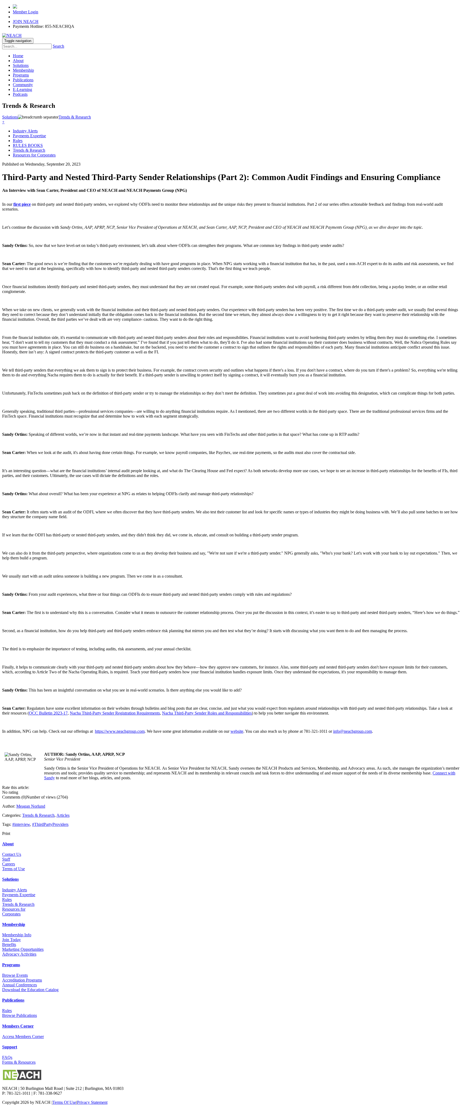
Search (58, 46)
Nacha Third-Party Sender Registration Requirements (115, 713)
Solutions (21, 65)
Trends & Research (29, 150)
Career (7, 864)
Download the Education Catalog (30, 989)
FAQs (7, 1057)
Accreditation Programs (22, 980)
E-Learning (22, 89)
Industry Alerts (25, 131)
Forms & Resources (19, 1062)
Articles (63, 815)
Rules (17, 140)
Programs (21, 75)
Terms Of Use (64, 1102)
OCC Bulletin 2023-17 (48, 713)
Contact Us (11, 854)
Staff (6, 859)
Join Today (11, 939)
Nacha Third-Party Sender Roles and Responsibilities (207, 713)
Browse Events (15, 975)
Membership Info (16, 935)
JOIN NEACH (25, 21)
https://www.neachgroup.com (120, 731)
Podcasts (20, 94)
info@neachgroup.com (352, 731)
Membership (23, 70)
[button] (3, 122)
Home (18, 56)
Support (9, 1047)
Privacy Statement (92, 1102)
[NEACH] (12, 35)
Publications (23, 80)
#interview (21, 824)
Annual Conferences (19, 985)
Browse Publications (19, 1015)
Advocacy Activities (19, 954)
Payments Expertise (29, 135)
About (18, 60)
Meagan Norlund (30, 806)
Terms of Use (13, 868)
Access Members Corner (23, 1036)
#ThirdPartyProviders (50, 824)
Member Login (25, 12)
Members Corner (18, 1026)
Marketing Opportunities (23, 949)
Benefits (9, 944)
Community (23, 84)
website (236, 731)
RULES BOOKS (28, 145)
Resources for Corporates (34, 155)
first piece (22, 204)
